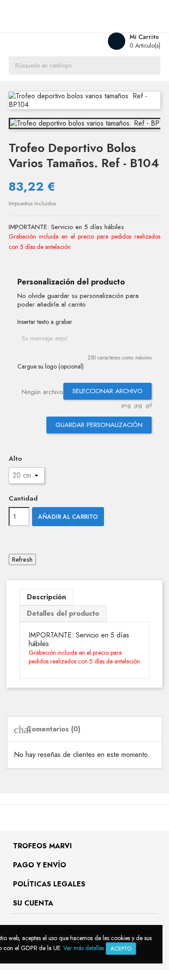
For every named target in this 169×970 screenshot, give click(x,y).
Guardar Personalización (99, 425)
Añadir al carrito (68, 516)
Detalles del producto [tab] (63, 613)
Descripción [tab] (46, 597)
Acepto (120, 948)
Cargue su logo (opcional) (50, 366)
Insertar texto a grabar (44, 321)
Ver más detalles (83, 948)
